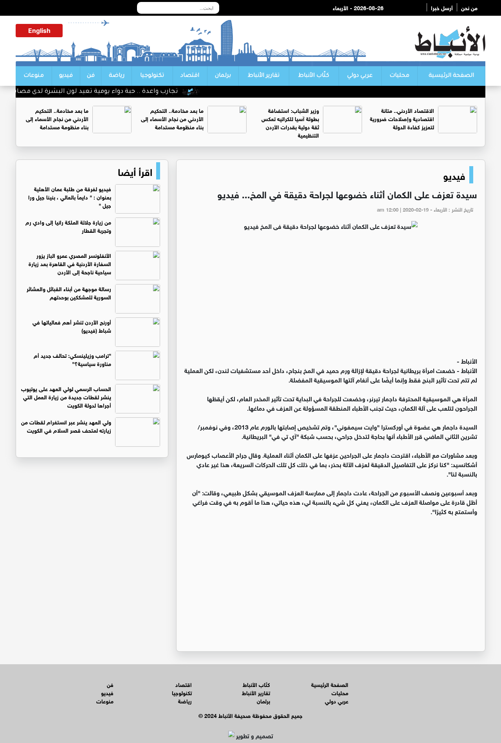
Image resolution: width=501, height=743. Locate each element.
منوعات (33, 76)
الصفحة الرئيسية (451, 76)
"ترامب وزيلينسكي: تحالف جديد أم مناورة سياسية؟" (72, 359)
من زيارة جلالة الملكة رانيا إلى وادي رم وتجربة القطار (68, 226)
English (39, 30)
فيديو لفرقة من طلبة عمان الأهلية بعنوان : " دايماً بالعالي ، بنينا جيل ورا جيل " (69, 196)
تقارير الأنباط (263, 76)
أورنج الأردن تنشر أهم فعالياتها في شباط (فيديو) (71, 326)
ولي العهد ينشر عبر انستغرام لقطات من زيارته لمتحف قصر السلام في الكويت (66, 426)
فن (91, 76)
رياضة (116, 76)
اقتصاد (189, 76)
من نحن (469, 7)
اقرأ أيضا (135, 170)
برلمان (223, 76)
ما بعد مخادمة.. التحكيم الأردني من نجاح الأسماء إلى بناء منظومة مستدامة (172, 118)
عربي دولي (360, 76)
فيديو (66, 76)
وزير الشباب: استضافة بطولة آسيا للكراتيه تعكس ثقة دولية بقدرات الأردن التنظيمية (290, 122)
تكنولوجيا (152, 76)
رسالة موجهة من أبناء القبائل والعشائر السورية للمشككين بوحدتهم (69, 292)
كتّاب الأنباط (313, 76)
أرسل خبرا (442, 7)
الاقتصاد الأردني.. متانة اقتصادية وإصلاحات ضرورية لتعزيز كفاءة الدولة (402, 118)
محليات (399, 76)
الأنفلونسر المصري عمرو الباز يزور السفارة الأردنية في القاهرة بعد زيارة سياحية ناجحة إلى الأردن (70, 263)
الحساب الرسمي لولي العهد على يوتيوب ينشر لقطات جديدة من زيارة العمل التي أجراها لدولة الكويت (66, 396)
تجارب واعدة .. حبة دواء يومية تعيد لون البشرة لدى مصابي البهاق (95, 91)
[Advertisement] (330, 297)
